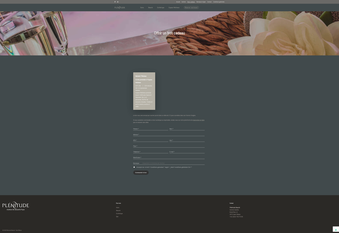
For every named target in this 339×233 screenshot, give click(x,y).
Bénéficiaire (137, 157)
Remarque (136, 163)
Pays (135, 146)
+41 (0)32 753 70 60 (236, 217)
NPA (135, 140)
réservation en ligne (198, 120)
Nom (171, 129)
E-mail (172, 152)
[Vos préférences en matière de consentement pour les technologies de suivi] (336, 230)
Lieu (171, 140)
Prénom (136, 129)
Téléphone (136, 152)
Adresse (136, 134)
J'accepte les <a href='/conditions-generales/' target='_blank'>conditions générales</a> (164, 167)
